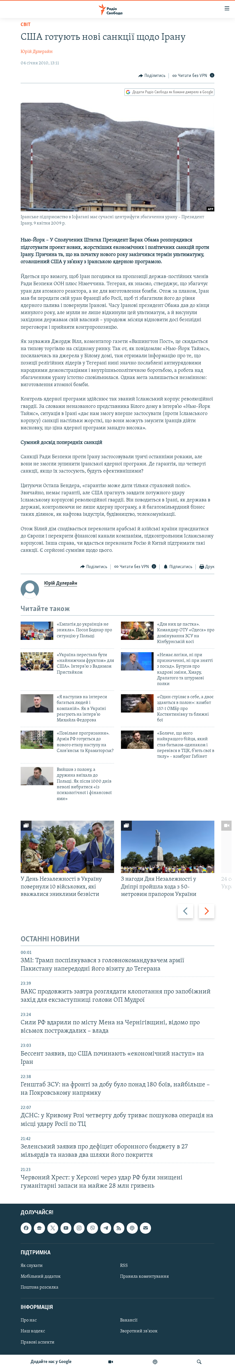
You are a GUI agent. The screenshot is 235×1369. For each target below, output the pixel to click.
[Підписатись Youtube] (65, 1228)
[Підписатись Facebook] (26, 1228)
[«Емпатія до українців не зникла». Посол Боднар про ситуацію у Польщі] (37, 631)
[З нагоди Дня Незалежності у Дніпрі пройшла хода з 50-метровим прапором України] (167, 847)
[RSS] (118, 1228)
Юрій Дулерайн (37, 51)
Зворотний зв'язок (139, 1331)
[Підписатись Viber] (92, 1228)
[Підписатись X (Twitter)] (52, 1228)
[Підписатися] (145, 1228)
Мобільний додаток (41, 1276)
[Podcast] (132, 1228)
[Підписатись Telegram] (105, 1228)
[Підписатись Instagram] (79, 1228)
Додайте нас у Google (51, 1362)
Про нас (29, 1320)
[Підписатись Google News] (39, 1228)
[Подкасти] (155, 1362)
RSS (124, 1265)
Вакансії (129, 1320)
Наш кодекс (33, 1331)
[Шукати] (199, 1362)
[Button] (151, 76)
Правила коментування (144, 1276)
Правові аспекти (37, 1342)
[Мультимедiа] (110, 1362)
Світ (26, 24)
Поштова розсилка (39, 1287)
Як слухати (32, 1265)
